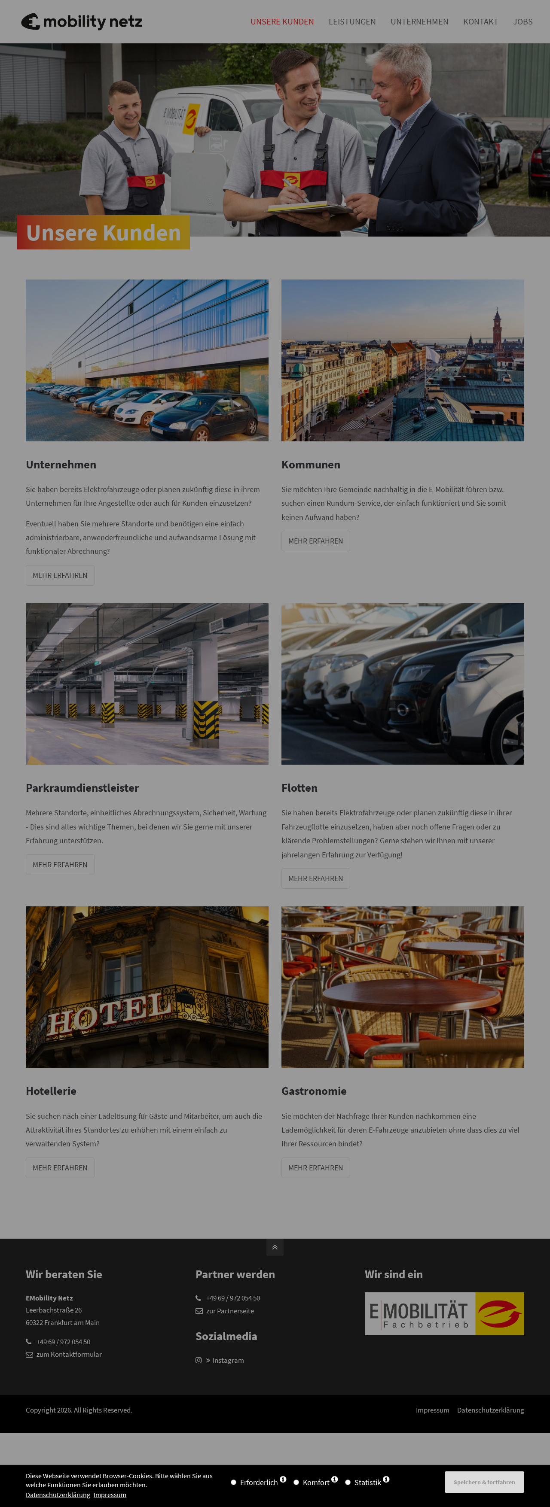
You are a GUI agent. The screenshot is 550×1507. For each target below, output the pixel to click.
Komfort (316, 1482)
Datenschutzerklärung (58, 1494)
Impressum (110, 1494)
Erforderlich (259, 1482)
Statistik (367, 1482)
